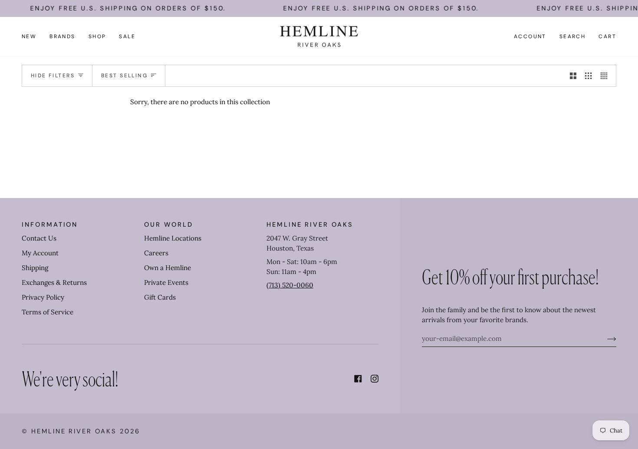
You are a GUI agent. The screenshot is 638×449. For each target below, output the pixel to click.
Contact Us (39, 238)
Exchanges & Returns (54, 282)
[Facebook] (358, 379)
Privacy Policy (43, 297)
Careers (156, 253)
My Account (40, 253)
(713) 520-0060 (289, 285)
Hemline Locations (172, 238)
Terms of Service (47, 312)
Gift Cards (160, 297)
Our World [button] (168, 224)
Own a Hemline (167, 268)
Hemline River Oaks (74, 431)
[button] (62, 36)
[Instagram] (374, 379)
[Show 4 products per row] (606, 75)
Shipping (35, 268)
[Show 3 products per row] (588, 75)
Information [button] (50, 224)
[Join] (604, 339)
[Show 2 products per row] (573, 75)
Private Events (166, 282)
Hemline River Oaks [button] (309, 224)
